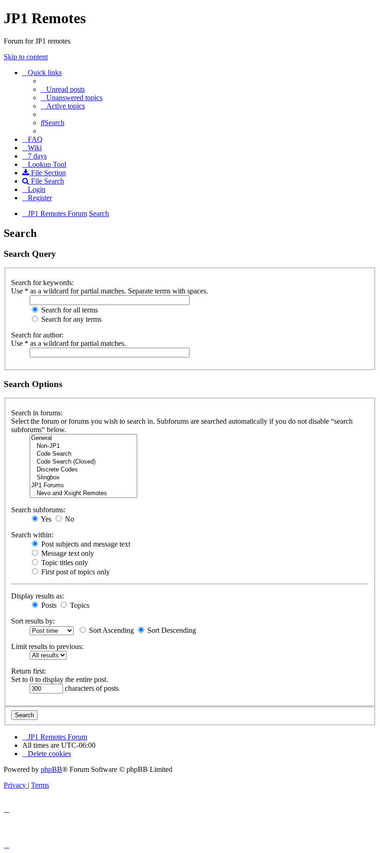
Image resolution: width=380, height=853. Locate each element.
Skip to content (26, 57)
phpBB (51, 769)
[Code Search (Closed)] (83, 462)
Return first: (28, 671)
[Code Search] (83, 454)
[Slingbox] (83, 478)
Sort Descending (171, 630)
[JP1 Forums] (83, 486)
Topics (78, 605)
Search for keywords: (42, 282)
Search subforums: (38, 510)
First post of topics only (74, 572)
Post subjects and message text (84, 544)
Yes (45, 519)
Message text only (66, 553)
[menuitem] (63, 89)
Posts (48, 605)
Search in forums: (37, 413)
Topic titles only (63, 563)
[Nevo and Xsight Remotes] (83, 493)
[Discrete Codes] (83, 470)
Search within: (32, 535)
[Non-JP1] (83, 446)
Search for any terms (70, 319)
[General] (83, 438)
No (68, 519)
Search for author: (37, 335)
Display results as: (37, 596)
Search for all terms (68, 310)
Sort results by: (33, 621)
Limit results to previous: (47, 646)
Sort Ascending (110, 630)
